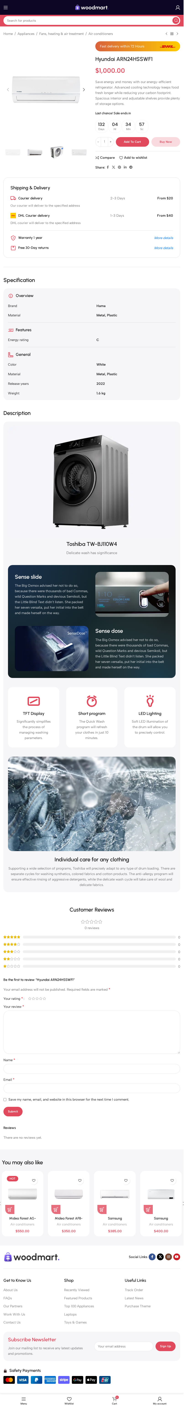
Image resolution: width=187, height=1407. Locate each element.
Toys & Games (75, 1322)
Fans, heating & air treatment (61, 34)
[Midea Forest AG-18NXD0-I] (22, 1194)
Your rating (13, 999)
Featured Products (78, 1298)
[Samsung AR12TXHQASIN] (114, 1194)
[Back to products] (172, 34)
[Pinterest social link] (119, 167)
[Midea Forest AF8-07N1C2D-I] (68, 1194)
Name (9, 1060)
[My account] (177, 7)
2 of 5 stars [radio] (33, 998)
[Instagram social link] (168, 1256)
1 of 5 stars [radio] (29, 998)
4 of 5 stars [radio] (40, 998)
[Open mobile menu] (5, 7)
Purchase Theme (138, 1306)
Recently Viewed (76, 1290)
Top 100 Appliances (79, 1306)
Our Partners (12, 1306)
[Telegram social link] (131, 167)
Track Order (134, 1290)
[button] (8, 89)
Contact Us (12, 1322)
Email (9, 1079)
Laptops (70, 1314)
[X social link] (114, 167)
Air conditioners (100, 34)
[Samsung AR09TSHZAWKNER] (161, 1194)
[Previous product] (166, 34)
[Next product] (177, 34)
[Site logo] (92, 7)
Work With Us (14, 1314)
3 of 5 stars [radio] (37, 998)
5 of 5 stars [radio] (44, 998)
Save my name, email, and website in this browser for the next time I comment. (68, 1099)
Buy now (166, 141)
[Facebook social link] (108, 167)
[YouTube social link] (176, 1256)
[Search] (175, 20)
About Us (10, 1290)
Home (8, 34)
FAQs (7, 1298)
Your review (13, 1006)
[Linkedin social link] (125, 167)
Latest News (134, 1298)
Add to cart (132, 141)
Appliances (26, 34)
